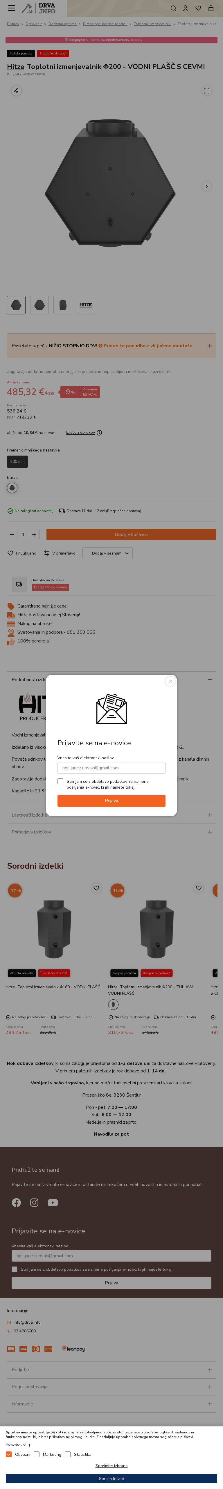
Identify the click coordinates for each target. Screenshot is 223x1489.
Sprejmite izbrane (112, 1466)
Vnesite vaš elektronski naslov (85, 758)
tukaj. (130, 787)
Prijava (111, 801)
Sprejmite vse (111, 1478)
